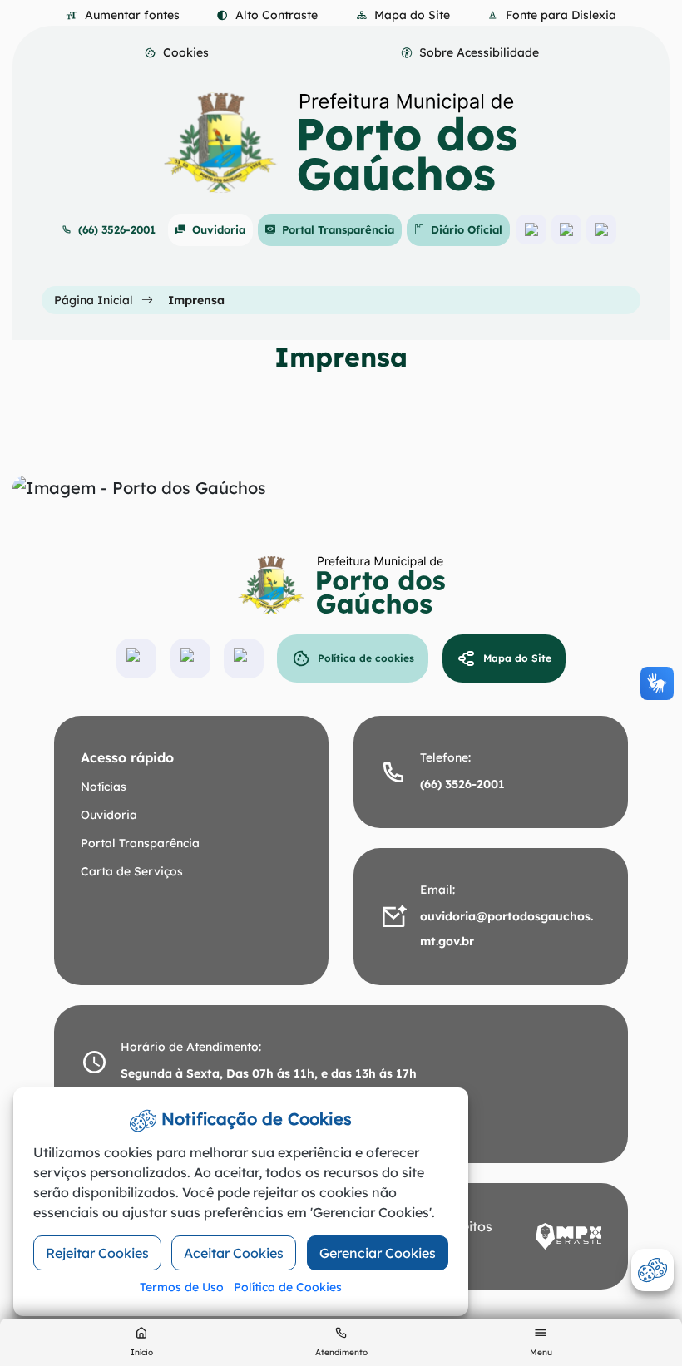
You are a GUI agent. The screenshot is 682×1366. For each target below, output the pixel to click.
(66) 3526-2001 (117, 229)
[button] (176, 52)
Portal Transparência (338, 229)
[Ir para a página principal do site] (341, 142)
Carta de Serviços (132, 871)
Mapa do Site (517, 658)
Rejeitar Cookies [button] (97, 1253)
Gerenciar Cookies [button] (377, 1253)
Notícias (103, 786)
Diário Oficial (466, 229)
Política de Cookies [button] (288, 1287)
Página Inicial (93, 300)
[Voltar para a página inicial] (341, 585)
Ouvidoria (218, 229)
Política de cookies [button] (366, 658)
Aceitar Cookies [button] (234, 1253)
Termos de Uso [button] (182, 1287)
